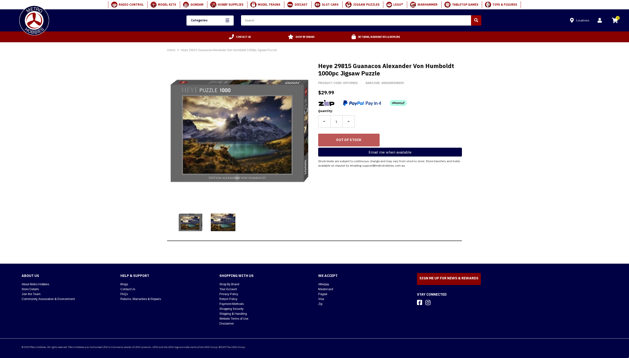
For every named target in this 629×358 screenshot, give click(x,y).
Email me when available (390, 152)
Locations (582, 20)
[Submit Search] (476, 20)
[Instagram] (427, 302)
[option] (240, 37)
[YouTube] (437, 302)
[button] (209, 20)
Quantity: (325, 111)
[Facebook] (419, 302)
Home (171, 50)
